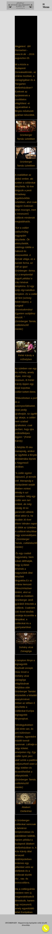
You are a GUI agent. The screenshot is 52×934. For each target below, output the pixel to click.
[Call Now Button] (45, 928)
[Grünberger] (20, 5)
